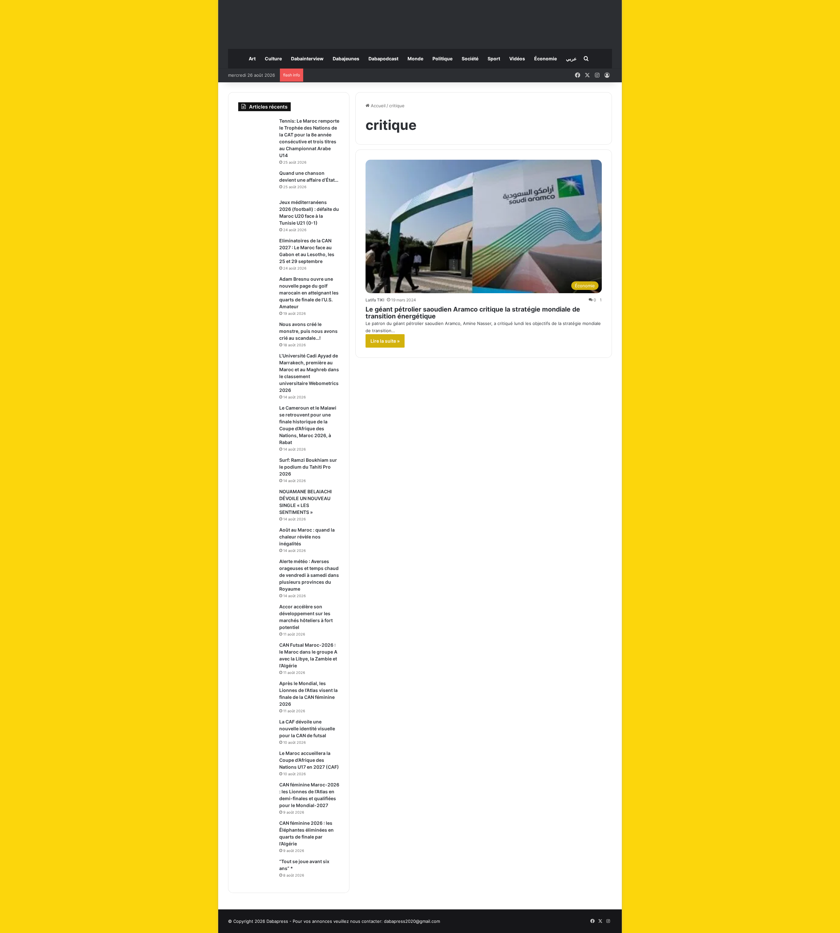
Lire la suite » (385, 341)
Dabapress (277, 921)
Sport (494, 58)
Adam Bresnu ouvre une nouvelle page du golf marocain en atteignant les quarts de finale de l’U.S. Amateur (309, 292)
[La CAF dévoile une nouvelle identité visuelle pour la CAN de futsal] (256, 731)
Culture (273, 58)
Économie (545, 58)
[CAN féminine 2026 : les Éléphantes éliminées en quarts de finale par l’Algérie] (256, 832)
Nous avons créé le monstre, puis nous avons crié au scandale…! (308, 331)
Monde (415, 58)
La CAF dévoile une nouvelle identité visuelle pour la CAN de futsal (307, 728)
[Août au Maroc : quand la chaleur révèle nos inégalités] (256, 539)
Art (252, 58)
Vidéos (517, 58)
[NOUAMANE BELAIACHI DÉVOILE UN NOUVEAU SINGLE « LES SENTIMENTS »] (256, 500)
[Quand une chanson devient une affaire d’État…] (256, 182)
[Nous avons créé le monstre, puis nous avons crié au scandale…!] (256, 333)
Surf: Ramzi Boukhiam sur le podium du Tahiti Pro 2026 (308, 467)
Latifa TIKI (375, 299)
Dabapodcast (383, 58)
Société (470, 58)
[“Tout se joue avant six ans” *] (256, 870)
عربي (571, 58)
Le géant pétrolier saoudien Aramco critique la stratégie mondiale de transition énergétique (473, 312)
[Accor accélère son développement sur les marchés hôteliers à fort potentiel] (256, 615)
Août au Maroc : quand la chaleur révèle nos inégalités (307, 536)
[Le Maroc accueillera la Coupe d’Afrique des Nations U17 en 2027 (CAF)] (256, 762)
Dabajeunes (346, 58)
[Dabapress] (420, 21)
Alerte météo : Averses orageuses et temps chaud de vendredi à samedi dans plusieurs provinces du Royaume (309, 575)
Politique (442, 58)
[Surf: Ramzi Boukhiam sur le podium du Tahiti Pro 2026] (256, 469)
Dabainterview (307, 58)
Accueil (377, 105)
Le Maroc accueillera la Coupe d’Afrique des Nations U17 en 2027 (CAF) (309, 760)
